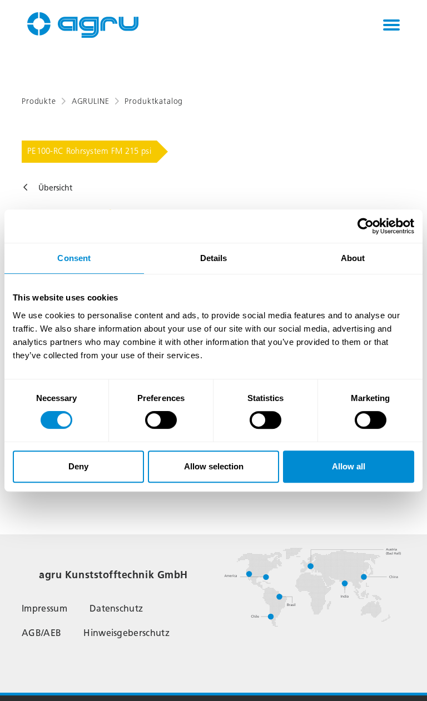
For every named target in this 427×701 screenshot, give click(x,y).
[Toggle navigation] (391, 25)
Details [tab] (213, 258)
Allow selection (214, 466)
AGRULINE (91, 101)
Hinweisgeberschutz (126, 633)
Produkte (39, 101)
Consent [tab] (74, 258)
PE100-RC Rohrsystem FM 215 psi (89, 151)
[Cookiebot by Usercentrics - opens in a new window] (365, 226)
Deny (78, 466)
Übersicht (55, 188)
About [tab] (353, 258)
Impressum (44, 608)
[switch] (161, 420)
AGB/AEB (41, 633)
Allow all (348, 466)
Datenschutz (116, 608)
